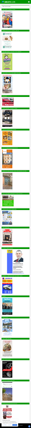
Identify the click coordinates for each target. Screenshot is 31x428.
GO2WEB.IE (21, 425)
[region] (10, 423)
